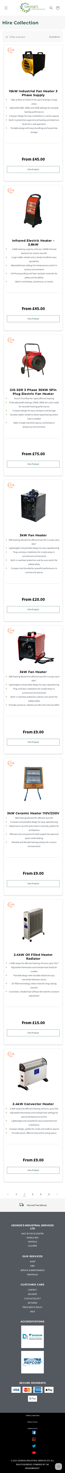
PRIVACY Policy (32, 1422)
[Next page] (57, 1194)
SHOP (32, 1261)
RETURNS (32, 1302)
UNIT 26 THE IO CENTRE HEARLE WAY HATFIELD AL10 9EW (32, 1239)
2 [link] (24, 1194)
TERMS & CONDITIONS (32, 1416)
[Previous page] (8, 1194)
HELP (32, 1311)
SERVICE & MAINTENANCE (32, 1270)
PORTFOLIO (32, 1274)
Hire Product (33, 169)
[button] (6, 8)
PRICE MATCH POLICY (32, 1307)
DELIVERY (32, 1294)
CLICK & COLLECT (32, 1298)
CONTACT (32, 1289)
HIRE (32, 1266)
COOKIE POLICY (33, 1428)
